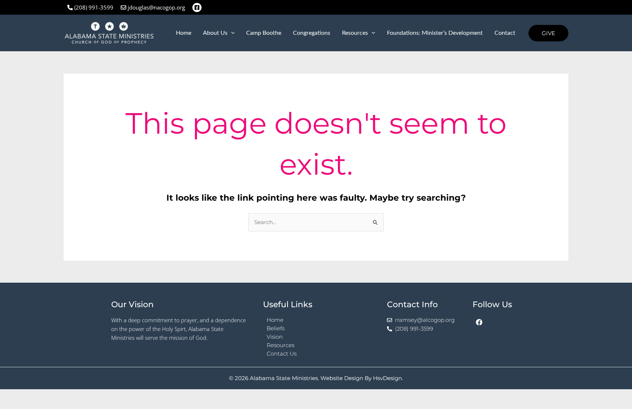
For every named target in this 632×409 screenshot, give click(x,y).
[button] (231, 33)
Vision (275, 336)
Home (183, 33)
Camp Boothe (263, 33)
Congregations (311, 33)
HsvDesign (387, 378)
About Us (215, 33)
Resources (355, 33)
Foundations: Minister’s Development (435, 33)
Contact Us (282, 353)
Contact (504, 33)
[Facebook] (197, 7)
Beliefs (276, 328)
